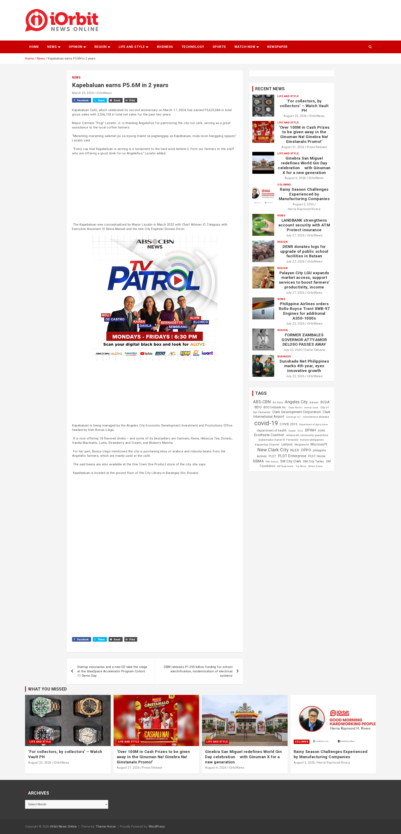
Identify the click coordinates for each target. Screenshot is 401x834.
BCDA (324, 402)
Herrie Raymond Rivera (304, 209)
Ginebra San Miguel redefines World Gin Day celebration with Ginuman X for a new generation (304, 165)
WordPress (157, 826)
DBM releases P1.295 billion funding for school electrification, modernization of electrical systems (198, 671)
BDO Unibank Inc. (275, 407)
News (52, 47)
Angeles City (296, 402)
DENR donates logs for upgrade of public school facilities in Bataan (304, 251)
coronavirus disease (316, 416)
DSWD (321, 430)
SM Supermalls (285, 466)
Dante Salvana (315, 350)
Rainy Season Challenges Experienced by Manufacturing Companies (304, 194)
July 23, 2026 (295, 323)
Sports (219, 47)
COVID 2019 (288, 424)
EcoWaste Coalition (269, 435)
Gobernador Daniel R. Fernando (279, 439)
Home (34, 47)
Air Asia (278, 402)
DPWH (310, 430)
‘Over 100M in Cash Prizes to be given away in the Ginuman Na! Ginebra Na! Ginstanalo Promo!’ (304, 134)
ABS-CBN (262, 402)
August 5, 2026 (303, 204)
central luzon (311, 407)
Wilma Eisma (315, 466)
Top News (301, 466)
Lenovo (287, 444)
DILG (300, 430)
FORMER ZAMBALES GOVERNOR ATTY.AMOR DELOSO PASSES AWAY (304, 340)
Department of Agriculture (313, 424)
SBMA (258, 461)
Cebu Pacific (295, 407)
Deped (292, 430)
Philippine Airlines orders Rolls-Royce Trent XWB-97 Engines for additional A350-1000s (304, 310)
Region (100, 47)
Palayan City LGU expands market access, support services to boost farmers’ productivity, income (304, 279)
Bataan (314, 402)
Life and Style (132, 47)
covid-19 (266, 423)
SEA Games (272, 461)
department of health (272, 430)
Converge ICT (293, 417)
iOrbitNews (104, 93)
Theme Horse (106, 826)
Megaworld (302, 444)
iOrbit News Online (63, 826)
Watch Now (244, 47)
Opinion (75, 47)
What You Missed (47, 689)
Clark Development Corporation (296, 412)
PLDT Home (317, 456)
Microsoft (319, 444)
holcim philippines (312, 439)
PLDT (272, 456)
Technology (192, 47)
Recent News (270, 88)
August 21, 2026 (293, 147)
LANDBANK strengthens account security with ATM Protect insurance (304, 225)
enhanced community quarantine (307, 435)
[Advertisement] (155, 189)
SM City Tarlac (313, 461)
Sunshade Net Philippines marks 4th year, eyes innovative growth (304, 366)
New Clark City (272, 449)
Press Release (317, 147)
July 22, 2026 (292, 350)
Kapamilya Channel (267, 444)
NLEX (294, 450)
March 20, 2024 (83, 93)
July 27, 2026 (295, 235)
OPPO (306, 450)
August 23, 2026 (295, 116)
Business (165, 47)
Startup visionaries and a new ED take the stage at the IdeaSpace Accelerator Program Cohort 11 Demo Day (112, 671)
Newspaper (277, 47)
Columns (284, 184)
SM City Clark (290, 461)
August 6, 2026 (295, 178)
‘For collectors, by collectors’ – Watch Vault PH (304, 106)
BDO (258, 407)
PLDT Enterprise (292, 456)
